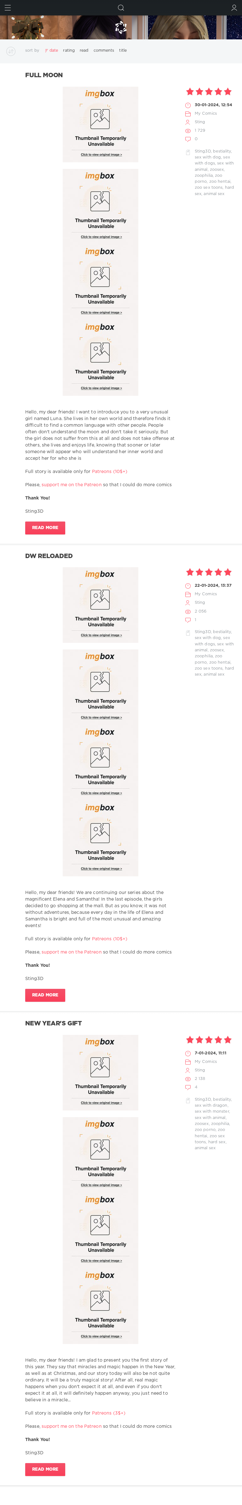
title (123, 50)
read (84, 50)
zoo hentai (219, 181)
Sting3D (203, 151)
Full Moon (44, 75)
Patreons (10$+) (110, 472)
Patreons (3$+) (109, 1413)
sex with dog (208, 157)
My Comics (206, 113)
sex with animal (210, 1118)
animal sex (214, 194)
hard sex (217, 1142)
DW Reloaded (49, 556)
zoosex (217, 169)
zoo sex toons (208, 187)
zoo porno (205, 1130)
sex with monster (212, 1111)
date (53, 50)
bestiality (222, 151)
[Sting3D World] (121, 27)
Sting (200, 122)
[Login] (234, 7)
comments (104, 50)
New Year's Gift (53, 1023)
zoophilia (204, 175)
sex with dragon (211, 1105)
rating (69, 50)
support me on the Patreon (72, 485)
